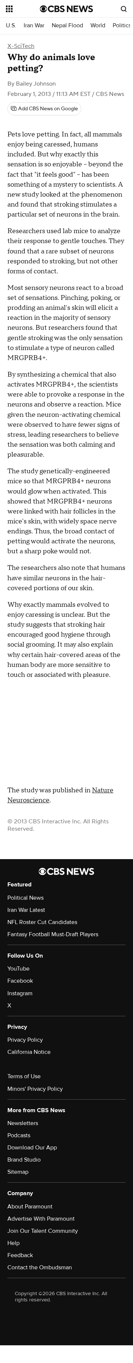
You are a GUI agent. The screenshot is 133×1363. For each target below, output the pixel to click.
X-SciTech (20, 46)
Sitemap (17, 1172)
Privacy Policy (25, 1040)
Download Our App (32, 1148)
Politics (122, 25)
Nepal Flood (67, 25)
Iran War (34, 25)
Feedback (20, 1255)
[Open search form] (123, 9)
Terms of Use (24, 1076)
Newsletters (22, 1123)
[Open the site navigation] (23, 9)
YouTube (18, 969)
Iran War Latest (26, 910)
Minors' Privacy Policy (35, 1089)
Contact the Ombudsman (39, 1267)
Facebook (20, 981)
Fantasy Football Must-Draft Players (52, 934)
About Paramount (29, 1207)
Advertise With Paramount (41, 1219)
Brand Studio (24, 1160)
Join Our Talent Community (42, 1231)
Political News (25, 898)
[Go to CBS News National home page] (66, 9)
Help (13, 1243)
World (98, 25)
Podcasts (18, 1135)
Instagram (20, 993)
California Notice (29, 1052)
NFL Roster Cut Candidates (42, 922)
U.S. (11, 25)
